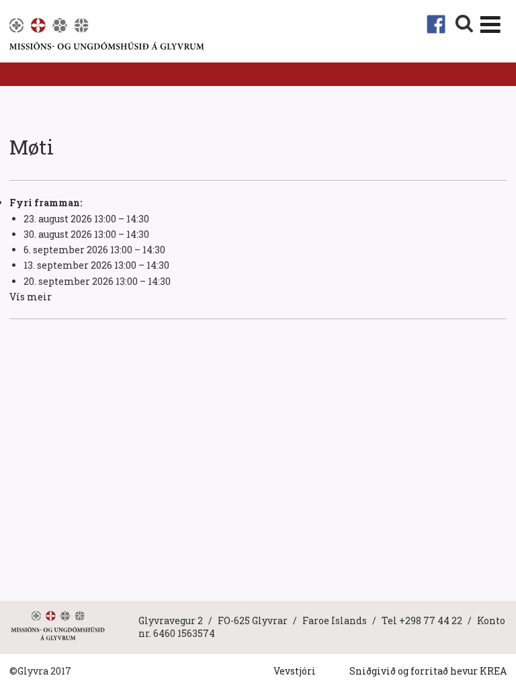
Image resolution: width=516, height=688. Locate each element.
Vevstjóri (294, 670)
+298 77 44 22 (430, 620)
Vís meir (30, 296)
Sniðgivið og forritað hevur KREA (428, 670)
